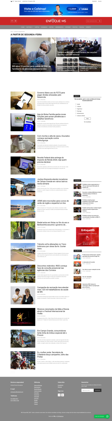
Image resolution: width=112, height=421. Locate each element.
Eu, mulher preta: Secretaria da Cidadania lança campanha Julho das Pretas (52, 354)
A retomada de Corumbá (88, 262)
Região (36, 400)
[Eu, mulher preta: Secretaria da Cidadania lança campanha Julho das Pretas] (23, 360)
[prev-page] (11, 372)
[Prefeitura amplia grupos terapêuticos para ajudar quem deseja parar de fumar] (77, 202)
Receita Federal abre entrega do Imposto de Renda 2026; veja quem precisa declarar (52, 160)
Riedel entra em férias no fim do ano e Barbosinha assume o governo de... (53, 223)
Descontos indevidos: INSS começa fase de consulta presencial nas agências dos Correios (52, 268)
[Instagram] (15, 21)
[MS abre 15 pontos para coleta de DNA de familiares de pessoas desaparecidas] (33, 54)
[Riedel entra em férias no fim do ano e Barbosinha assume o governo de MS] (23, 230)
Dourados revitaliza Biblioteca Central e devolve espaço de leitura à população (91, 194)
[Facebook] (12, 21)
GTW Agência (60, 416)
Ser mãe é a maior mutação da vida (91, 269)
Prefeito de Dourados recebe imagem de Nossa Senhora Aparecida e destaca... (91, 209)
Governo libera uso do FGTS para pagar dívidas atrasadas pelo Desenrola (51, 95)
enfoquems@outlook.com (17, 392)
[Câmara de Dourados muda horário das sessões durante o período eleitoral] (78, 47)
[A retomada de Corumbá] (77, 264)
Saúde (78, 104)
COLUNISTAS (78, 250)
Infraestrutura (80, 113)
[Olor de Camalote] (77, 278)
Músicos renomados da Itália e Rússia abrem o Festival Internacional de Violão (53, 311)
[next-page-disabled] (14, 372)
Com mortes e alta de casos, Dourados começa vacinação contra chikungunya (53, 138)
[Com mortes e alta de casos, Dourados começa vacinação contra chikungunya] (23, 144)
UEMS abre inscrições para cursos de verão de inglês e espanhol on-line (53, 202)
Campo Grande (37, 391)
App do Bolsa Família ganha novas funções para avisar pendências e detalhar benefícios (51, 116)
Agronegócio (37, 387)
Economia (36, 394)
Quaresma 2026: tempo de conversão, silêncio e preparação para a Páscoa (90, 286)
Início (12, 31)
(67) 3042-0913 (14, 398)
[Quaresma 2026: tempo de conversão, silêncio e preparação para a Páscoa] (77, 286)
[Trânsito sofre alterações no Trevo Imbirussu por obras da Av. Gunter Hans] (23, 252)
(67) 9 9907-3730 (15, 400)
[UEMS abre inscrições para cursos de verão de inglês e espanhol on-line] (23, 209)
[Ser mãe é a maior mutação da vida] (77, 271)
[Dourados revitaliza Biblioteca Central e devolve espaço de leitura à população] (77, 194)
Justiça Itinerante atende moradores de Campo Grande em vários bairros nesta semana (52, 181)
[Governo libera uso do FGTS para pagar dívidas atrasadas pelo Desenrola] (23, 101)
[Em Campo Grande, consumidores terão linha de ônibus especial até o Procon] (23, 339)
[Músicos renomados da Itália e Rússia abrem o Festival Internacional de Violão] (23, 317)
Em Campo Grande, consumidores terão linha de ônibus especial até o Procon (52, 333)
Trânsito (79, 106)
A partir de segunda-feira (18, 63)
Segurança (79, 108)
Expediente (60, 385)
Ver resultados (87, 121)
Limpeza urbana (81, 115)
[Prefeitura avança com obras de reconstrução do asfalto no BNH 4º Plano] (77, 217)
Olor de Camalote (86, 276)
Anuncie (60, 387)
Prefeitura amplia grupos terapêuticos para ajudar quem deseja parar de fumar (90, 201)
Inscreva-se (97, 390)
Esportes (36, 398)
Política (36, 402)
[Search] (99, 21)
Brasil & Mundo (37, 389)
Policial (36, 404)
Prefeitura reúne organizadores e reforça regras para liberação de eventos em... (90, 186)
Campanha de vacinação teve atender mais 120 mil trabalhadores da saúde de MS (53, 289)
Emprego (79, 111)
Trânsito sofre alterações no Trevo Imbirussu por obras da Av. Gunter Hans (51, 246)
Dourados (36, 392)
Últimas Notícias (38, 385)
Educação (36, 396)
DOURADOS (77, 180)
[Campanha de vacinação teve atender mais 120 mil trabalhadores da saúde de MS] (23, 295)
